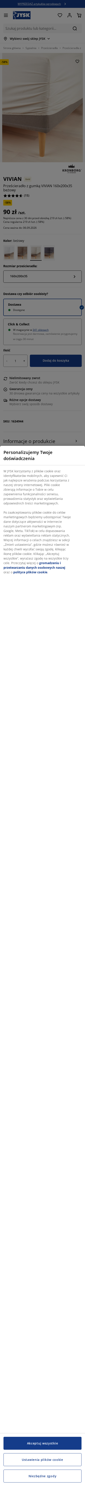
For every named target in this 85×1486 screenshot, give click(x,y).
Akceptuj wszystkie (42, 1443)
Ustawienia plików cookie (42, 1460)
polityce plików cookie (30, 572)
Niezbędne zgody (43, 1476)
